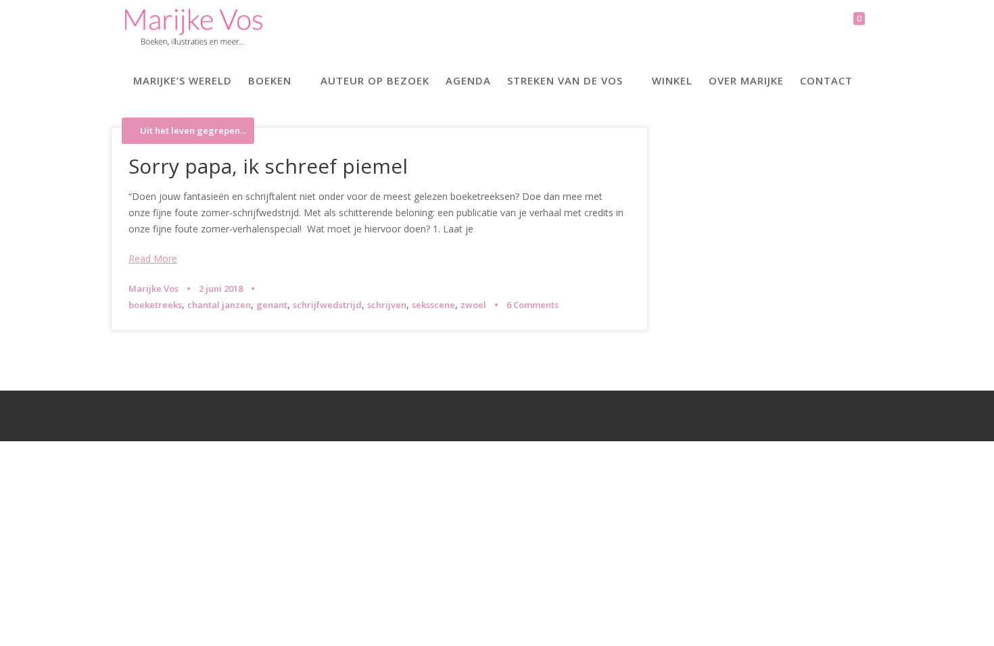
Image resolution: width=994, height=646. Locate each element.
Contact (826, 80)
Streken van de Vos (565, 80)
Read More (152, 258)
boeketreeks (155, 305)
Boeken (269, 80)
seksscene (433, 305)
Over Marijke (746, 80)
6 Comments (532, 305)
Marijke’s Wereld (182, 80)
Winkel (672, 80)
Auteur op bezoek (375, 80)
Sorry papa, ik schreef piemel (268, 166)
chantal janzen (219, 305)
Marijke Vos (153, 288)
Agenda (468, 80)
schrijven (386, 305)
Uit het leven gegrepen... (193, 130)
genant (271, 305)
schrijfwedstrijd (327, 305)
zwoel (473, 305)
